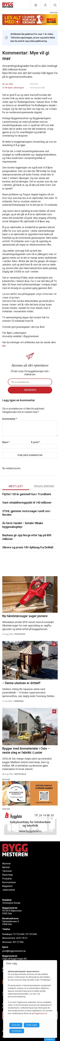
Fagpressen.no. (41, 1013)
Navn (6, 442)
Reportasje (7, 875)
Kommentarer (37, 88)
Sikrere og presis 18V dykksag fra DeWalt (27, 547)
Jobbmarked (8, 890)
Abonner (6, 863)
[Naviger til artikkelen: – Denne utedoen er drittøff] (30, 660)
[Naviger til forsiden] (7, 5)
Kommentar (9, 418)
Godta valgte (31, 1025)
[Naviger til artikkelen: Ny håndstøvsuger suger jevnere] (30, 594)
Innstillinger (50, 1039)
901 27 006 (18, 942)
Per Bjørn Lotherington (14, 88)
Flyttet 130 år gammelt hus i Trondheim (26, 494)
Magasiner (7, 886)
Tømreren (7, 871)
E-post (35, 442)
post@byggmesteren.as (14, 951)
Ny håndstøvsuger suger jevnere (25, 616)
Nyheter (6, 867)
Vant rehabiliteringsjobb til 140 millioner (27, 502)
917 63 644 (18, 934)
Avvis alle (16, 1025)
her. (4, 345)
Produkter (7, 878)
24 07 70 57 (21, 938)
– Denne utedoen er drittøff (21, 683)
